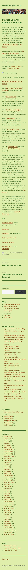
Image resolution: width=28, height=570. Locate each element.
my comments (8, 418)
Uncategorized (8, 423)
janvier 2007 (7, 499)
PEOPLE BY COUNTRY (10, 550)
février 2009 (7, 445)
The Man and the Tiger (13, 110)
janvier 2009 (8, 447)
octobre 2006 (8, 506)
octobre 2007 (8, 480)
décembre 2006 (8, 501)
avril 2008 (7, 467)
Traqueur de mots (13, 68)
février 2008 (7, 471)
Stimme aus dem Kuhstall (12, 304)
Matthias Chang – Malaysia (12, 389)
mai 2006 (7, 517)
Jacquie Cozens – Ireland (11, 346)
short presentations (10, 420)
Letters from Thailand (9, 238)
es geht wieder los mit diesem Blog (14, 329)
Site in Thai (5, 248)
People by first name (10, 546)
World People (5, 254)
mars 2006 (7, 521)
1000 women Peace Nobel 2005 (13, 412)
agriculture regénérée (10, 306)
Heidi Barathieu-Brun (10, 252)
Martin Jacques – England (12, 394)
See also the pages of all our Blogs (14, 335)
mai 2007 (6, 491)
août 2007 (7, 484)
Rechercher (5, 288)
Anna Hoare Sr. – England (12, 374)
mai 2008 (6, 465)
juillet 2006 (7, 512)
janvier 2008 (7, 473)
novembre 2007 (8, 478)
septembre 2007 (9, 482)
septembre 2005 (9, 534)
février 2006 (7, 523)
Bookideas (5, 229)
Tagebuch (7, 315)
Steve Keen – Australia (11, 357)
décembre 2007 (8, 475)
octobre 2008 (8, 454)
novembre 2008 (8, 452)
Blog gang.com (6, 246)
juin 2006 (7, 515)
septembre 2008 (9, 456)
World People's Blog (11, 5)
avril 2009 (7, 441)
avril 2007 (7, 493)
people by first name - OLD (12, 548)
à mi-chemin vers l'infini (11, 308)
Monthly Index (8, 416)
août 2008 (7, 458)
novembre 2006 (9, 504)
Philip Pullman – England (12, 370)
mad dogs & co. (10, 118)
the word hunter (16, 66)
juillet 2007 (7, 486)
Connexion (5, 559)
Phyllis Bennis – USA (10, 355)
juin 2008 (7, 462)
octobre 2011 (7, 439)
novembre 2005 (8, 530)
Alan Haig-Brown (7, 222)
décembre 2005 (8, 528)
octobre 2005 (8, 532)
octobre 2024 (8, 436)
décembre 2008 (8, 449)
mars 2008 (7, 469)
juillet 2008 (7, 460)
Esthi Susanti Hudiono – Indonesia (14, 392)
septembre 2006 (9, 508)
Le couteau (5, 233)
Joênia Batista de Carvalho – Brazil (14, 376)
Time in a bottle (11, 97)
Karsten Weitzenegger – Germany (14, 372)
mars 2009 (7, 443)
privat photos (8, 317)
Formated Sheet (13, 146)
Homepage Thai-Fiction (10, 44)
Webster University (14, 149)
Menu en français (13, 53)
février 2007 (7, 497)
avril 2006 (7, 519)
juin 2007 (6, 488)
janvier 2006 (8, 525)
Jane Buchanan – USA (10, 379)
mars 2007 (7, 495)
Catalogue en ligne (8, 242)
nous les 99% (8, 311)
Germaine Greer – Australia (12, 396)
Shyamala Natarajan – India (12, 352)
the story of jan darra (12, 129)
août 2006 (7, 510)
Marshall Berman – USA (11, 363)
